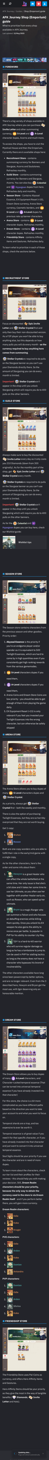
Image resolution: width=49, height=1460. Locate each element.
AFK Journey (8, 11)
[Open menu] (4, 3)
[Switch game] (10, 3)
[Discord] (32, 3)
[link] (24, 60)
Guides (19, 11)
